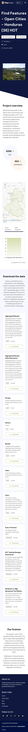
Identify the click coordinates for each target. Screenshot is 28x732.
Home (3, 695)
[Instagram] (11, 716)
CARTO (5, 221)
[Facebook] (3, 716)
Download (15, 346)
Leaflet (5, 220)
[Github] (14, 716)
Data (3, 701)
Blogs (3, 703)
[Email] (22, 716)
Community (14, 2)
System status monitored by (9, 726)
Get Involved (5, 698)
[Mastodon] (7, 716)
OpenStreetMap (12, 220)
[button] (5, 185)
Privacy (4, 729)
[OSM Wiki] (18, 716)
